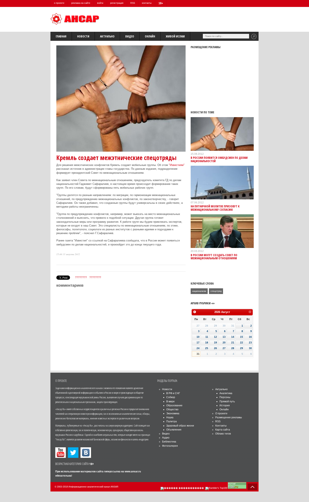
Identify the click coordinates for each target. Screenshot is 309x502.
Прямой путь (227, 401)
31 (198, 353)
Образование (174, 405)
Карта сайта (222, 429)
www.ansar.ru (133, 471)
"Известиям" (177, 165)
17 (198, 342)
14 (232, 336)
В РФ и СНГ (173, 393)
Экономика (172, 413)
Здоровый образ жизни (180, 425)
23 (250, 342)
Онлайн (150, 36)
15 (241, 336)
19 (215, 342)
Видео (129, 36)
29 (241, 348)
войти (100, 3)
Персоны (224, 397)
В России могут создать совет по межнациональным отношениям (214, 256)
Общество (172, 409)
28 (232, 348)
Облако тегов (223, 433)
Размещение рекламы (228, 417)
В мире (170, 401)
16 (250, 336)
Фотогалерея (170, 445)
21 (232, 342)
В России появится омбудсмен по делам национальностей (219, 159)
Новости (83, 36)
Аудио (165, 437)
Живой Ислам (175, 36)
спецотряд (216, 291)
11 (206, 336)
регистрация (116, 3)
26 (215, 348)
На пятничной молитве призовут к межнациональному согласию (215, 207)
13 (224, 336)
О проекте (221, 413)
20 (224, 342)
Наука (169, 417)
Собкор (170, 397)
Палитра (171, 421)
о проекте (59, 3)
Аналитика (225, 393)
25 (206, 348)
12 (215, 336)
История (224, 405)
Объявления (173, 429)
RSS (132, 3)
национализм (199, 291)
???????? (81, 277)
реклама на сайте (80, 3)
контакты (147, 3)
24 (198, 348)
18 (206, 342)
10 (198, 336)
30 (250, 348)
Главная (61, 36)
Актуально (107, 36)
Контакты (221, 425)
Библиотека (169, 441)
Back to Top (252, 486)
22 (241, 342)
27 (224, 348)
